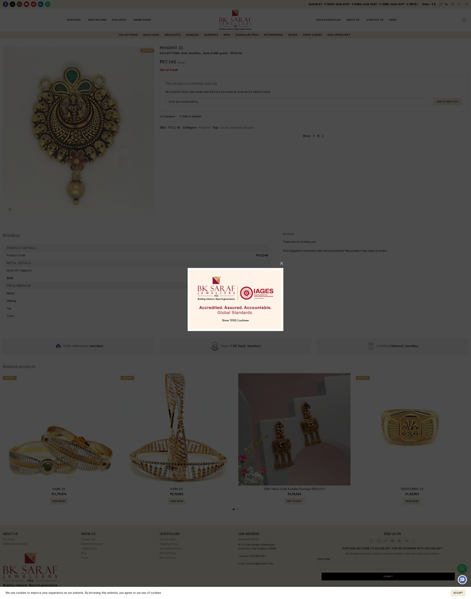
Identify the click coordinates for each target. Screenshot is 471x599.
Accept (458, 593)
